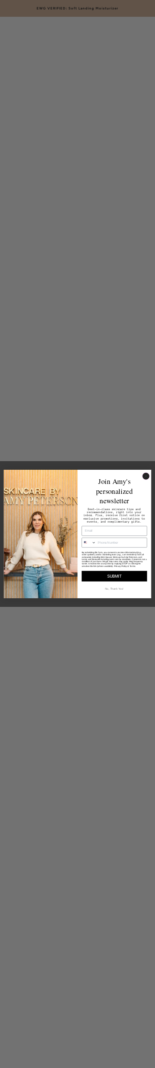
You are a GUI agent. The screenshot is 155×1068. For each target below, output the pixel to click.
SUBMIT (114, 576)
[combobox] (89, 543)
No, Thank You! (114, 588)
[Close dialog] (146, 476)
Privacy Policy (120, 566)
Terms (133, 566)
